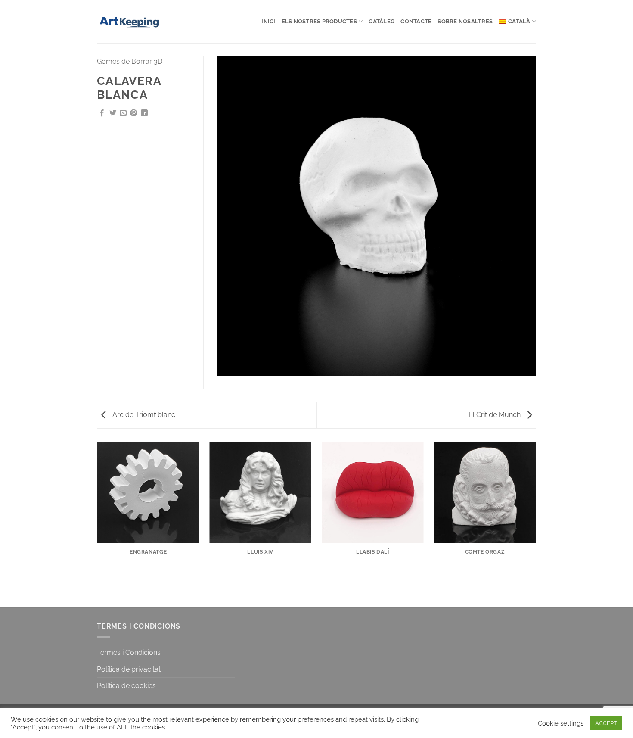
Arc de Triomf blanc (143, 415)
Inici (268, 21)
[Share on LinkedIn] (144, 113)
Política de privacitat (129, 669)
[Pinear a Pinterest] (133, 113)
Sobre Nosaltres (465, 21)
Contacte (415, 21)
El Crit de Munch (495, 415)
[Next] (536, 524)
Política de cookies (126, 686)
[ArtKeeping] (132, 21)
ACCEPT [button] (606, 723)
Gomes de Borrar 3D (129, 61)
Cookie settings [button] (560, 723)
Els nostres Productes (319, 21)
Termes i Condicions (129, 652)
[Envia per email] (123, 113)
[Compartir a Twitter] (112, 113)
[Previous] (96, 524)
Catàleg (381, 21)
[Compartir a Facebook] (102, 113)
